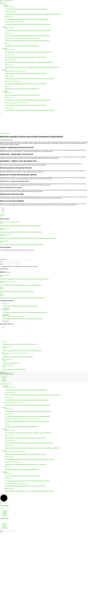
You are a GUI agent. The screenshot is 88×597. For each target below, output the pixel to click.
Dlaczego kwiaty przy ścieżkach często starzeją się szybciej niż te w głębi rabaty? (28, 30)
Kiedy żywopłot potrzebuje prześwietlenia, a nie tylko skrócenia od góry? (25, 73)
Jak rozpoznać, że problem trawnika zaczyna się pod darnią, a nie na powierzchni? (28, 52)
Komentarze (3, 259)
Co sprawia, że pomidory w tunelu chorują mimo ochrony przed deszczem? (26, 9)
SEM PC (12, 373)
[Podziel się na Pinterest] (45, 210)
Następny (2, 215)
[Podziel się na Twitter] (45, 209)
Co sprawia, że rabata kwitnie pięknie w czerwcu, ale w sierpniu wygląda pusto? (27, 35)
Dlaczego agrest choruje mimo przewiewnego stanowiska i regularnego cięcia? (22, 298)
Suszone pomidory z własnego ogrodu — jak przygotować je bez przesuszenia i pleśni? (29, 110)
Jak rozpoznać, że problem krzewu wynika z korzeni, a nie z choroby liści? (26, 83)
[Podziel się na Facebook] (45, 207)
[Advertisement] (44, 123)
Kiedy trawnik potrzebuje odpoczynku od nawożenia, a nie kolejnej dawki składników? (29, 62)
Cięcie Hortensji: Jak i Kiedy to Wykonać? (14, 369)
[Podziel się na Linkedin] (45, 212)
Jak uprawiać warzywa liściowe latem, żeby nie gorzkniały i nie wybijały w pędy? (27, 24)
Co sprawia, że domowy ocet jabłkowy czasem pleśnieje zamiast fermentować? (27, 100)
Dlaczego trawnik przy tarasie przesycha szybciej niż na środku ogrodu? (25, 57)
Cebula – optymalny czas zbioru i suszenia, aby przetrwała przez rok (22, 350)
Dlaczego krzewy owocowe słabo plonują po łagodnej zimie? (22, 88)
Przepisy (5, 91)
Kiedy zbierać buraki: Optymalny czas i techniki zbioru (18, 357)
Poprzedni (2, 214)
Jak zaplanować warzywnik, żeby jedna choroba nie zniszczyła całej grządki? (27, 19)
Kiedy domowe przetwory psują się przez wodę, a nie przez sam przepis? (25, 105)
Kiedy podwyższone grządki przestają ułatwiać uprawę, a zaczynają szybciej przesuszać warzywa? (33, 14)
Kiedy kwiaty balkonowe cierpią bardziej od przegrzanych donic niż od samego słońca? (29, 78)
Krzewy (5, 69)
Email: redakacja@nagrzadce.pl (7, 374)
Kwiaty (4, 26)
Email (1, 264)
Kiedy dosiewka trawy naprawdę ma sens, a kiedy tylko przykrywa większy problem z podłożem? (32, 67)
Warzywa (5, 5)
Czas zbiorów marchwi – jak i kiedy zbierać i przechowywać (19, 344)
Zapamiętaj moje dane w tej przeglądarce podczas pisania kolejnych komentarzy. (20, 266)
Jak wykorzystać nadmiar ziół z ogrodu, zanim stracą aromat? (23, 95)
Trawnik (5, 48)
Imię (1, 261)
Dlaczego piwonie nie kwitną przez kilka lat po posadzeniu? (22, 46)
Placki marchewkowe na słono (11, 363)
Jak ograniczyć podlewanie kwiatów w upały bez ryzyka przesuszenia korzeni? (27, 40)
